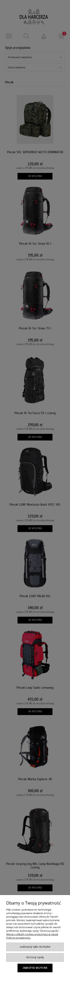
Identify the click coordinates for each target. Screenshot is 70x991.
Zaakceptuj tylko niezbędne (35, 946)
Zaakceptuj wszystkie (35, 968)
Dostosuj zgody (35, 957)
